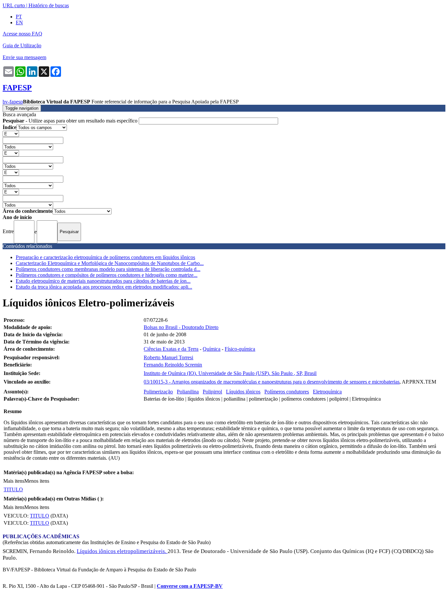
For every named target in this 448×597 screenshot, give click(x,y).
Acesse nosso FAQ (22, 33)
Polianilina (188, 391)
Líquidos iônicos (243, 391)
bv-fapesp (13, 101)
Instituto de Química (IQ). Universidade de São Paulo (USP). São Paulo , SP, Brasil (230, 373)
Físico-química (240, 349)
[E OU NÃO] (11, 133)
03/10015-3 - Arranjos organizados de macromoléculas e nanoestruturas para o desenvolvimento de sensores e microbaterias (271, 382)
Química (211, 349)
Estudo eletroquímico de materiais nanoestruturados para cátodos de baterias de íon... (103, 281)
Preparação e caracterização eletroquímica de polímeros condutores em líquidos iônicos (105, 257)
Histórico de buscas (49, 5)
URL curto (14, 5)
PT (19, 16)
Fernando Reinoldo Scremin (173, 364)
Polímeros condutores (286, 391)
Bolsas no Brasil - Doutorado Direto (181, 327)
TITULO (13, 489)
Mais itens (13, 481)
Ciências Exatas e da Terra (171, 349)
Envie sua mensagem (24, 57)
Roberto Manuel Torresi (168, 357)
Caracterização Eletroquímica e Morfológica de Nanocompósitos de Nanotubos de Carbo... (110, 263)
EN (19, 22)
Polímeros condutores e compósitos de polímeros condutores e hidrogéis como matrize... (106, 275)
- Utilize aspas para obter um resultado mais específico (71, 120)
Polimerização (158, 391)
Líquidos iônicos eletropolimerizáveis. (122, 551)
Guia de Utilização (22, 45)
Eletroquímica (327, 391)
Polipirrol (212, 391)
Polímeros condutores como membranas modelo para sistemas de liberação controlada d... (108, 269)
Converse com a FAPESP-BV (190, 586)
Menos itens (36, 481)
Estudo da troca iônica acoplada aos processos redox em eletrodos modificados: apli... (104, 287)
